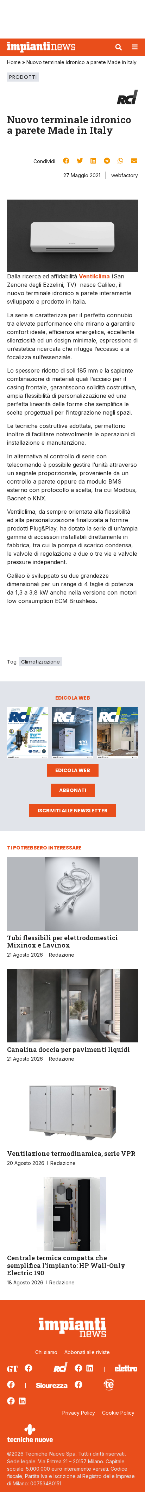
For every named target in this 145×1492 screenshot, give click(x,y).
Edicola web (72, 770)
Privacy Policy (78, 1413)
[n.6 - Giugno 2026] (72, 733)
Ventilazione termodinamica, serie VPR (71, 1153)
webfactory (124, 175)
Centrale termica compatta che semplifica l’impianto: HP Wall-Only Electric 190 (66, 1265)
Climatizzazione (40, 661)
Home (14, 62)
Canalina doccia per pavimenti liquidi (68, 1049)
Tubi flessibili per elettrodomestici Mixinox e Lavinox (62, 942)
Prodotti (23, 77)
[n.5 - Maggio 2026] (117, 733)
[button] (119, 47)
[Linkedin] (90, 1368)
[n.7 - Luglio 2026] (27, 733)
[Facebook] (28, 1368)
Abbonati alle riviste (87, 1352)
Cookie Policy (118, 1413)
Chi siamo (46, 1352)
